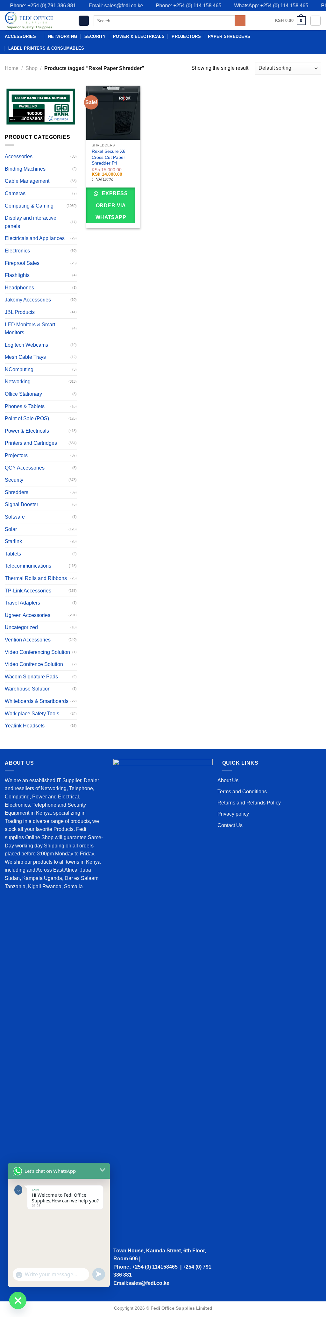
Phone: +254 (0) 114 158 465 (180, 5)
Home (11, 68)
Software (15, 517)
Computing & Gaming (29, 206)
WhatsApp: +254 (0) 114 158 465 (263, 5)
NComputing (19, 369)
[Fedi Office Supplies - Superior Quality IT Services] (36, 20)
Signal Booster (21, 504)
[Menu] (84, 21)
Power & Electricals (139, 36)
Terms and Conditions (242, 791)
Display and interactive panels (30, 222)
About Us (227, 780)
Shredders (16, 492)
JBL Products (20, 312)
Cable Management (27, 181)
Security (95, 36)
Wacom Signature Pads (31, 676)
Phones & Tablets (25, 406)
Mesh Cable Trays (25, 357)
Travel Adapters (22, 602)
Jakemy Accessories (28, 299)
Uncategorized (21, 627)
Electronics (17, 250)
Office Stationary (23, 394)
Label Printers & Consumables (46, 48)
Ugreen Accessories (27, 615)
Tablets (13, 553)
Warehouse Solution (28, 688)
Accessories (20, 36)
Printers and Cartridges (31, 443)
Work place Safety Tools (32, 713)
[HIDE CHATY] (17, 1300)
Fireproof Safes (22, 263)
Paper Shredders (229, 36)
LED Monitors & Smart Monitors (30, 329)
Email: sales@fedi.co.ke (108, 5)
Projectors (186, 36)
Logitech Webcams (26, 345)
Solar (11, 529)
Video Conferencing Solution (37, 652)
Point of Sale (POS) (27, 418)
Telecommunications (28, 566)
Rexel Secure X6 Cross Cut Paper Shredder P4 (108, 157)
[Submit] (240, 20)
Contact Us (230, 825)
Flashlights (17, 275)
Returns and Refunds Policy (249, 802)
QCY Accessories (25, 468)
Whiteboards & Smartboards (36, 701)
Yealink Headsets (25, 725)
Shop (31, 68)
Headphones (19, 287)
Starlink (13, 541)
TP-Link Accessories (28, 590)
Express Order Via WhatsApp (112, 205)
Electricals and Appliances (35, 238)
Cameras (15, 193)
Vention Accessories (28, 639)
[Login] (315, 21)
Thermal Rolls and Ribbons (36, 578)
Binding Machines (25, 169)
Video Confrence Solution (34, 664)
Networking (62, 36)
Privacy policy (233, 814)
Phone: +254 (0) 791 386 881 (35, 5)
